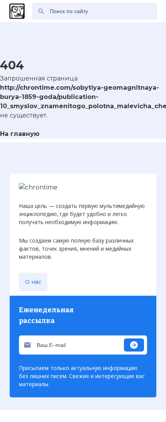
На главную (19, 133)
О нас (33, 281)
